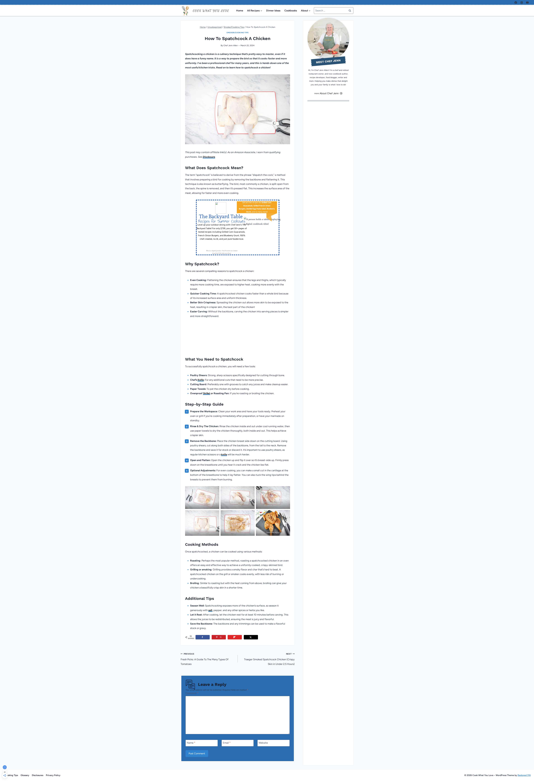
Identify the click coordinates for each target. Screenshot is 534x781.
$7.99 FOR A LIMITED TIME (221, 247)
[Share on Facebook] (203, 637)
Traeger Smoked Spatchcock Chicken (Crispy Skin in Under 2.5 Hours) (269, 659)
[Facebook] (515, 2)
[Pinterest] (521, 2)
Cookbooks (290, 10)
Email (227, 742)
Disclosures (37, 775)
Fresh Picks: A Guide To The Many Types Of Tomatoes (204, 659)
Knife (201, 379)
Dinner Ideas (273, 10)
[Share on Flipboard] (235, 637)
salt (210, 610)
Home (239, 10)
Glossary (25, 775)
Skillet (206, 393)
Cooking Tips (11, 775)
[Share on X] (251, 637)
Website (263, 742)
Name (191, 742)
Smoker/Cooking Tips (238, 33)
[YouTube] (527, 2)
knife (224, 454)
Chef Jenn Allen (230, 45)
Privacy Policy (53, 775)
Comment (192, 693)
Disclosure (209, 156)
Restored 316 (524, 775)
